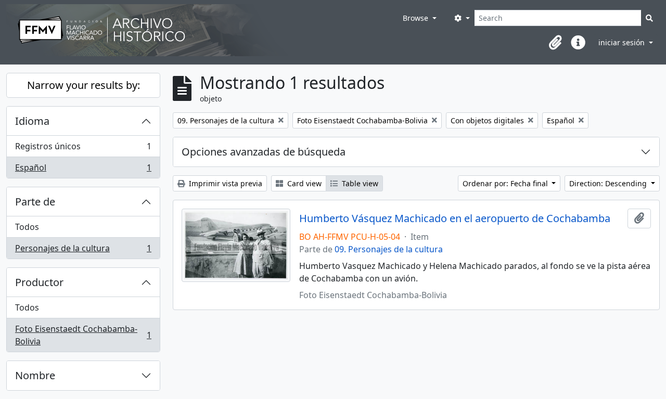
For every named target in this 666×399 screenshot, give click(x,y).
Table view (359, 183)
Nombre (35, 375)
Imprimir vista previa (224, 183)
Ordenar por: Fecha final (506, 183)
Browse (416, 18)
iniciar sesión (622, 42)
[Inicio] (202, 30)
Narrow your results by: (83, 85)
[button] (555, 42)
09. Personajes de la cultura (389, 249)
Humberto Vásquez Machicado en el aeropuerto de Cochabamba (454, 218)
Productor (39, 282)
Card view (303, 183)
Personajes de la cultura (83, 250)
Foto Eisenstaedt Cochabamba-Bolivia (83, 335)
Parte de (35, 202)
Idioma (32, 121)
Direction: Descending (609, 183)
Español (83, 170)
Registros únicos (83, 148)
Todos (27, 227)
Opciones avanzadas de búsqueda (263, 152)
